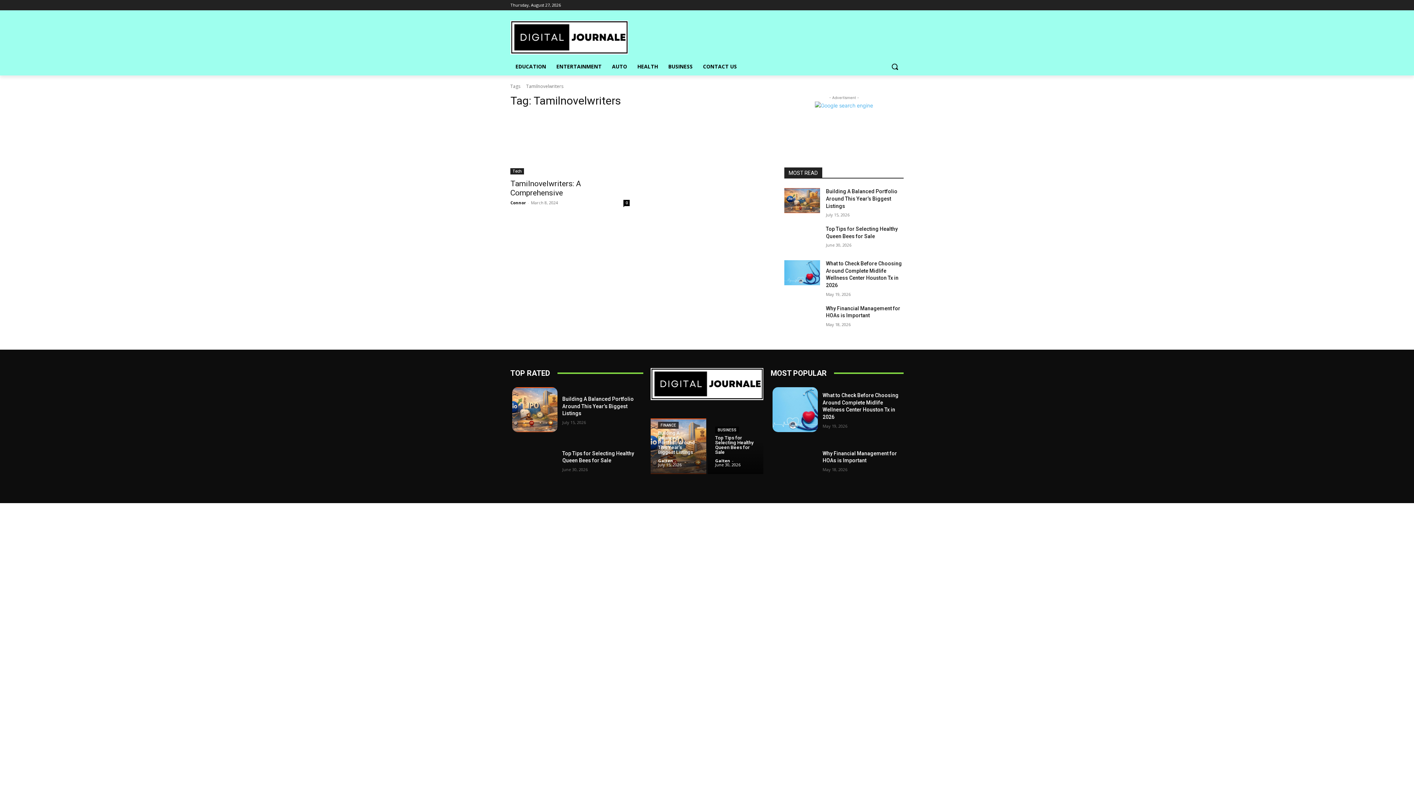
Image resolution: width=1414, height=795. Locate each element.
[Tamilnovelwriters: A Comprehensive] (570, 144)
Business (727, 430)
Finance (668, 425)
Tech (517, 171)
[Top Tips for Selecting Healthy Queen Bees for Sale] (802, 238)
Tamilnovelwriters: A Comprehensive (545, 188)
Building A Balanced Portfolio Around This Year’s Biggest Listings (861, 198)
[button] (895, 66)
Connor (518, 202)
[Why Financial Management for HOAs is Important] (802, 317)
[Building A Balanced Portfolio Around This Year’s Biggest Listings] (802, 200)
